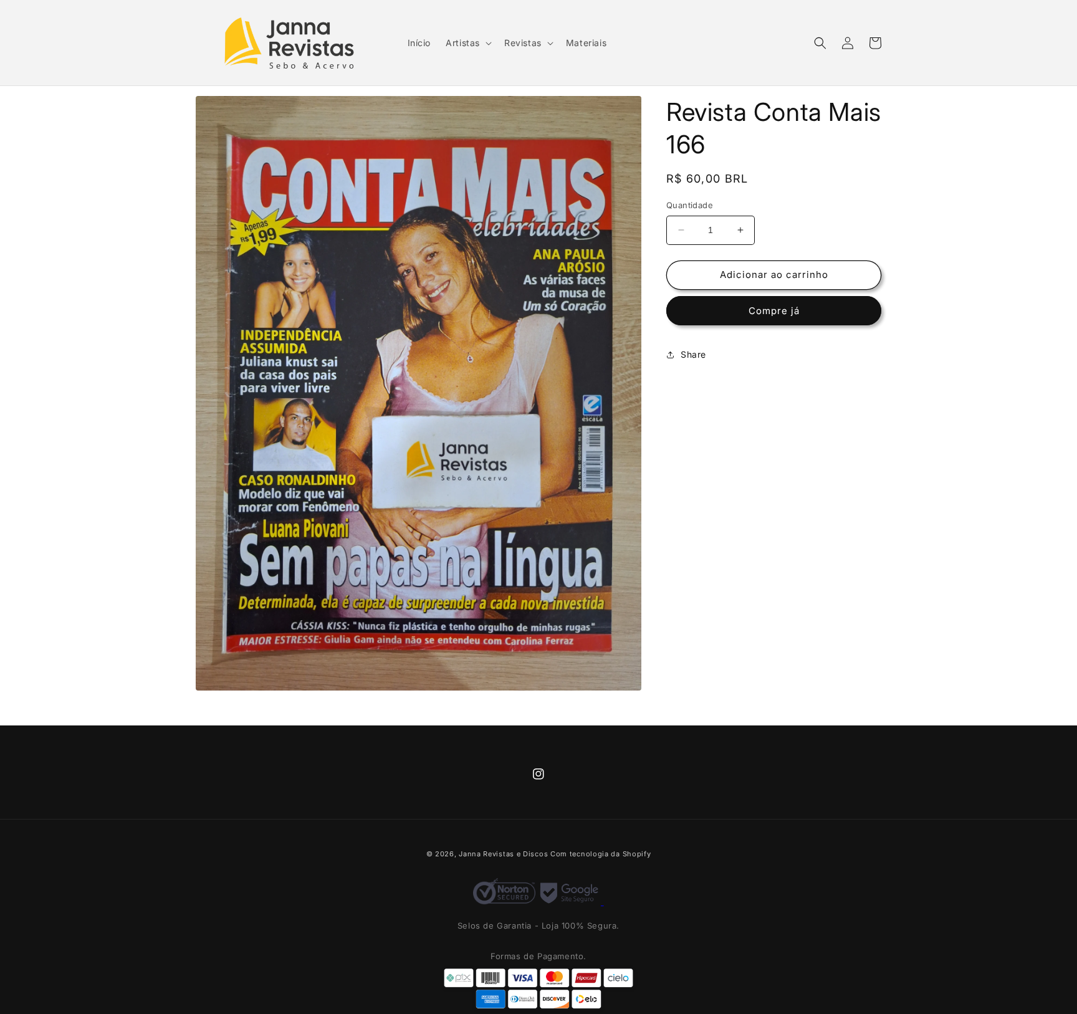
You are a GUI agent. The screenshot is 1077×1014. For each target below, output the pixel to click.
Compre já (774, 311)
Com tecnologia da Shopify (600, 853)
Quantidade (689, 205)
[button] (467, 43)
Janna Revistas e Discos (503, 853)
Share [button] (693, 354)
